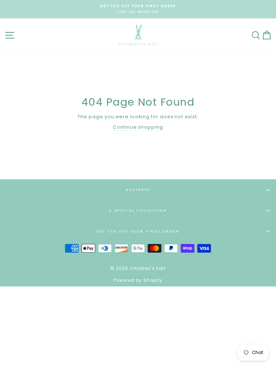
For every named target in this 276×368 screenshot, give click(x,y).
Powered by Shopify (138, 280)
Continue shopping (138, 127)
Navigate (138, 189)
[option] (138, 9)
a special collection (138, 210)
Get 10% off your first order (137, 231)
